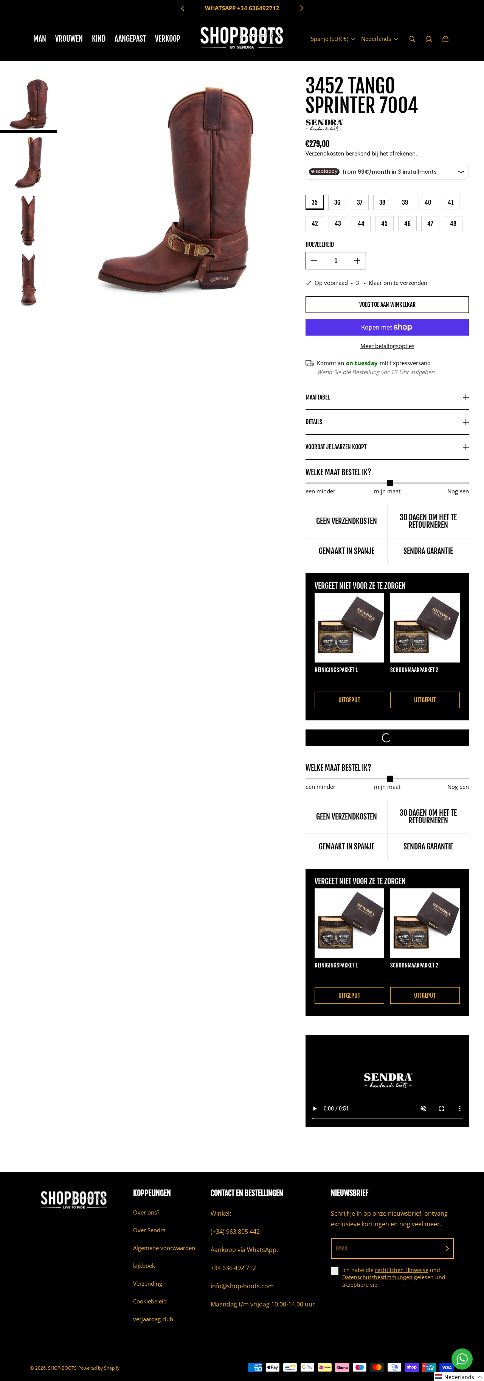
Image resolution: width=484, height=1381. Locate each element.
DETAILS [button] (314, 422)
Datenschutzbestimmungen (377, 1277)
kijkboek (144, 1266)
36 (337, 202)
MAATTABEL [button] (318, 397)
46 (407, 223)
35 (315, 202)
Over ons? (146, 1212)
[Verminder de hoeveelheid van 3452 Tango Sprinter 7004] (314, 260)
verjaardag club (153, 1319)
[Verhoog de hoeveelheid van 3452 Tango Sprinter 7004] (357, 260)
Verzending (147, 1284)
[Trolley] (445, 39)
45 (384, 223)
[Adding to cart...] (387, 737)
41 (450, 202)
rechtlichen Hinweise (401, 1270)
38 (382, 202)
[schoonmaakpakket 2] (425, 628)
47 (430, 223)
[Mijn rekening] (428, 39)
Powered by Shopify (98, 1368)
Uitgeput (349, 700)
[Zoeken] (412, 39)
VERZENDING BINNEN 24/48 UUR (242, 8)
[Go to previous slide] (183, 8)
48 (453, 223)
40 (428, 202)
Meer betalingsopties (387, 346)
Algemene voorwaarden (164, 1248)
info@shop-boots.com (242, 1286)
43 (338, 223)
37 (360, 202)
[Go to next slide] (301, 8)
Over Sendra (149, 1230)
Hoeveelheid (320, 244)
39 (405, 202)
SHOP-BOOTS (62, 1368)
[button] (459, 1376)
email (342, 1248)
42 (315, 223)
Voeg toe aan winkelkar (387, 304)
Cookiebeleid (150, 1301)
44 (361, 223)
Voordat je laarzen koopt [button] (336, 447)
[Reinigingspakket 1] (349, 628)
